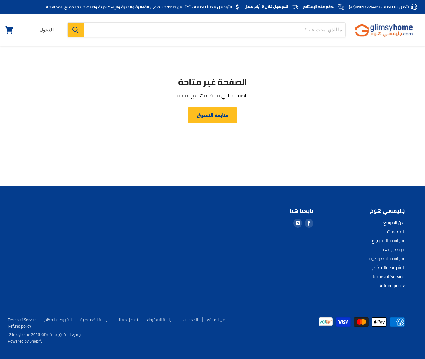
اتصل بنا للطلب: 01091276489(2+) (379, 7)
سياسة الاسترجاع (388, 240)
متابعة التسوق (212, 115)
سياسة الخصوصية (386, 258)
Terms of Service (388, 276)
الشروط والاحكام (388, 267)
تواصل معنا (393, 249)
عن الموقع (393, 222)
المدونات (395, 231)
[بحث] (76, 30)
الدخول (47, 30)
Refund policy (391, 285)
